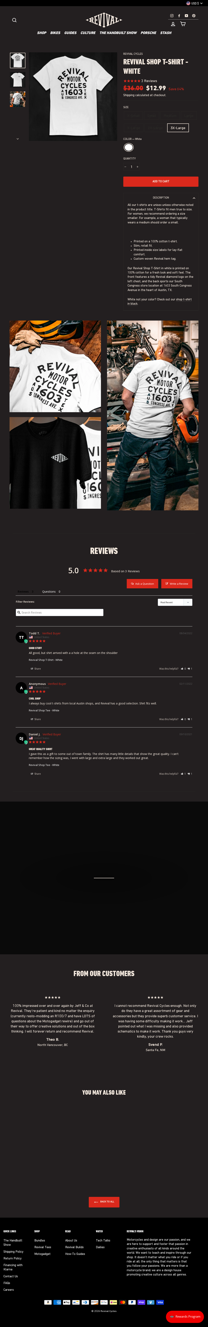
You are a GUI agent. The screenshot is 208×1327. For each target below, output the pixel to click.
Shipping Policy (13, 1251)
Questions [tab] (49, 591)
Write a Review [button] (179, 584)
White (128, 147)
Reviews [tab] (23, 591)
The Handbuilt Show (117, 33)
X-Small (133, 115)
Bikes (55, 33)
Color (132, 139)
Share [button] (37, 668)
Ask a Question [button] (144, 584)
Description (161, 198)
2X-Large (155, 127)
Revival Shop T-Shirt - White (46, 660)
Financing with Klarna (13, 1267)
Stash (165, 33)
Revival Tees (42, 1247)
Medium (170, 115)
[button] (183, 668)
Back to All (107, 1202)
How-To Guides (75, 1254)
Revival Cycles (133, 54)
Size (126, 107)
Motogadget (42, 1254)
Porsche (148, 33)
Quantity (129, 158)
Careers (8, 1290)
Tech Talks (103, 1240)
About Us (71, 1240)
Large (189, 115)
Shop (41, 33)
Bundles (39, 1240)
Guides (70, 33)
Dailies (100, 1247)
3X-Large (178, 127)
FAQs (6, 1283)
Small (151, 115)
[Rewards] (185, 1317)
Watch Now (106, 900)
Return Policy (12, 1258)
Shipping (128, 95)
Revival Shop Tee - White (44, 710)
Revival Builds (74, 1247)
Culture (87, 33)
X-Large (133, 127)
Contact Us (10, 1276)
